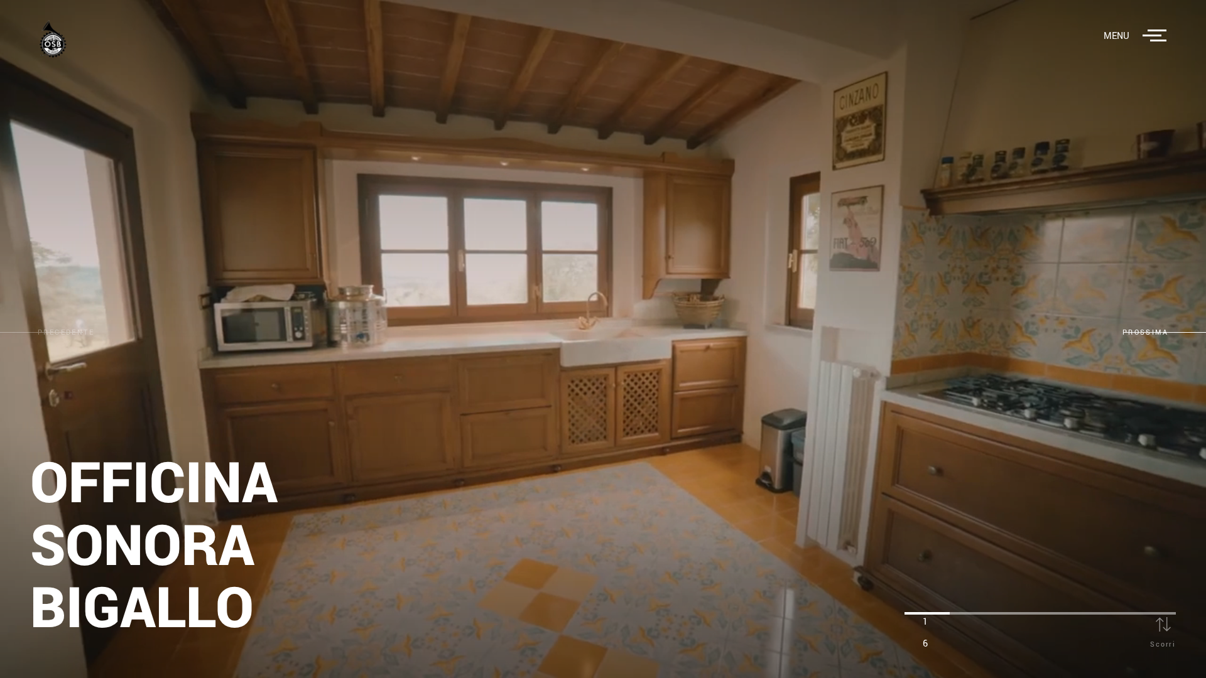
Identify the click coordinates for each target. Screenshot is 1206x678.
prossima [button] (1145, 332)
